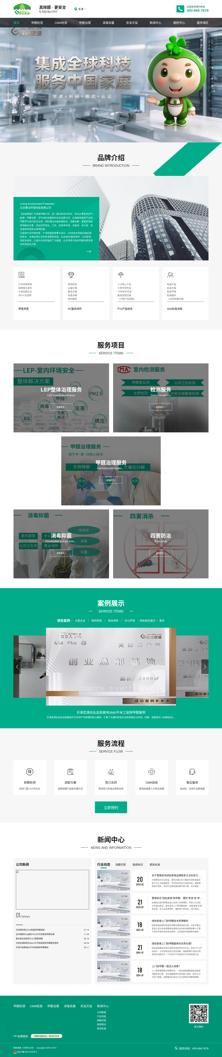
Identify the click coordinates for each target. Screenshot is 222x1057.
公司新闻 (101, 1012)
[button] (17, 666)
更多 (161, 620)
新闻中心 (155, 22)
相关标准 (101, 1028)
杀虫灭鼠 (132, 22)
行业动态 (101, 1016)
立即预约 (111, 807)
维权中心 (179, 22)
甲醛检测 (37, 22)
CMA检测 (61, 22)
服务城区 (203, 22)
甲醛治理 (85, 22)
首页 (16, 23)
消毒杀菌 (108, 22)
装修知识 (101, 1024)
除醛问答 (101, 1020)
